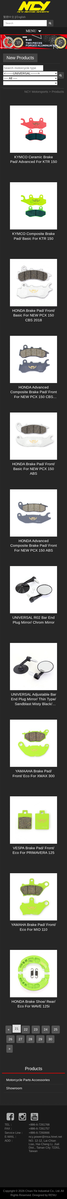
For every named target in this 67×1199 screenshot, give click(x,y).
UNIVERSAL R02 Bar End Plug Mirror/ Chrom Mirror (33, 619)
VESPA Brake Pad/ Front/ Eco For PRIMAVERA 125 (33, 850)
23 (36, 1029)
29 (40, 1039)
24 (46, 1029)
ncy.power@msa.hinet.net (45, 1136)
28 (30, 1039)
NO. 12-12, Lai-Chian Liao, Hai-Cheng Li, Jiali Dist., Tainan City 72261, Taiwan (44, 1146)
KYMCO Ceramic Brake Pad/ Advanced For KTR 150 (33, 159)
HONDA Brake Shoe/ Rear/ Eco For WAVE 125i (33, 1003)
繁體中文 (8, 17)
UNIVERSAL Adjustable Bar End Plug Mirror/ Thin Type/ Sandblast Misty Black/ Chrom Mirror (33, 699)
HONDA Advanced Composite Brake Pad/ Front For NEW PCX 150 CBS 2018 (33, 392)
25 (56, 1029)
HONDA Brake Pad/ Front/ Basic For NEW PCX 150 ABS (33, 468)
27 (20, 1039)
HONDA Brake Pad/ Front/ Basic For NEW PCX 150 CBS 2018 (33, 315)
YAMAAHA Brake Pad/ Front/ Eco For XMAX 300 (34, 773)
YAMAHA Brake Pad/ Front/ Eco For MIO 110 (33, 927)
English (21, 17)
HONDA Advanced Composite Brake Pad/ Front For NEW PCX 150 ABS (33, 545)
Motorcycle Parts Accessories (28, 1080)
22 (26, 1029)
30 (50, 1039)
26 (10, 1039)
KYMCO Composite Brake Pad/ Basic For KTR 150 (33, 236)
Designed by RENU (44, 1195)
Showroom (14, 1088)
